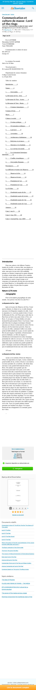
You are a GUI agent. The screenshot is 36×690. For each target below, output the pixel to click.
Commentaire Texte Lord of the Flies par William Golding (16, 563)
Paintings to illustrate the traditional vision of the (17, 597)
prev (8, 508)
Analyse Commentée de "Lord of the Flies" (12, 566)
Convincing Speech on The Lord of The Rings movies (15, 569)
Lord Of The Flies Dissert (8, 536)
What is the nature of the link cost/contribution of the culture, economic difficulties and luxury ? (18, 543)
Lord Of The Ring (6, 530)
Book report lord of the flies (9, 557)
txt (15, 454)
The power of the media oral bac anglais (14, 593)
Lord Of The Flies (6, 533)
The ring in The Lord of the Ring (10, 550)
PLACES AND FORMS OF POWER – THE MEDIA (16, 583)
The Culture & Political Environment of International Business (18, 554)
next (27, 508)
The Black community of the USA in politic (12, 547)
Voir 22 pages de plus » (18, 449)
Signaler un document (18, 515)
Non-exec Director (21, 1)
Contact (21, 3)
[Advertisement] (18, 239)
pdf (15, 456)
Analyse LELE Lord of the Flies (9, 560)
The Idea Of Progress (8, 580)
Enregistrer (18, 468)
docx (14, 457)
